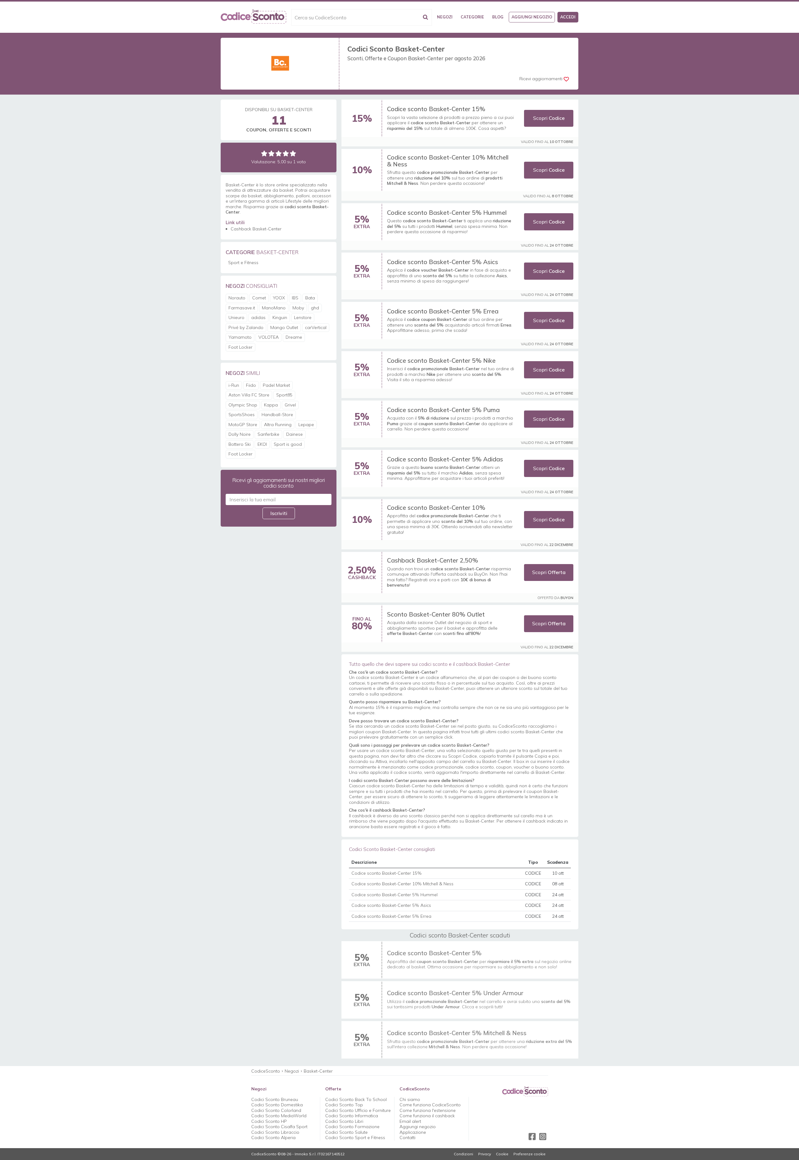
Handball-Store (277, 414)
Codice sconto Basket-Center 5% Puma (443, 410)
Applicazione (413, 1132)
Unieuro (236, 317)
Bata (310, 298)
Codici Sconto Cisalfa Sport (279, 1126)
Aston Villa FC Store (248, 395)
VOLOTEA (268, 337)
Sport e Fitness (243, 262)
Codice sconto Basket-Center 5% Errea (442, 311)
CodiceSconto (265, 1071)
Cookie (502, 1154)
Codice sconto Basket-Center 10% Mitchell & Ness (447, 160)
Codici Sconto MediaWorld (278, 1115)
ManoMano (274, 308)
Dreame (294, 337)
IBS (295, 298)
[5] (293, 153)
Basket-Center (318, 1071)
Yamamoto (240, 337)
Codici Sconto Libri (344, 1121)
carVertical (315, 327)
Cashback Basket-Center (256, 229)
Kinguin (279, 317)
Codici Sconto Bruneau (274, 1099)
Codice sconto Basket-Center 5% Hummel (447, 212)
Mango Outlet (284, 327)
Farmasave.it (241, 308)
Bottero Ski (239, 444)
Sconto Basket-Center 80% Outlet (436, 614)
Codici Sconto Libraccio (275, 1132)
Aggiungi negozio (532, 16)
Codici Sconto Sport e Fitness (355, 1137)
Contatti (407, 1137)
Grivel (290, 405)
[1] (264, 153)
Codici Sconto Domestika (277, 1105)
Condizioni (463, 1154)
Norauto (236, 298)
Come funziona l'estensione (428, 1110)
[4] (285, 153)
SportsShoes (241, 414)
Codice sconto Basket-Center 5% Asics (442, 262)
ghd (315, 308)
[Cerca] (425, 17)
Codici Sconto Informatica (351, 1115)
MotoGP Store (242, 424)
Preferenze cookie (529, 1154)
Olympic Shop (242, 405)
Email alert (410, 1121)
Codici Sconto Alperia (273, 1137)
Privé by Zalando (245, 327)
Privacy (484, 1154)
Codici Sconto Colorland (276, 1110)
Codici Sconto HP (269, 1121)
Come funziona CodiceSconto (430, 1105)
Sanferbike (268, 434)
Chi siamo (410, 1099)
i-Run (233, 385)
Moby (298, 308)
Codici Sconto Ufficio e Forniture (358, 1110)
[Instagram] (543, 1137)
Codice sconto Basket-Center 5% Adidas (445, 459)
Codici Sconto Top (344, 1105)
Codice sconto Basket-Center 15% (436, 109)
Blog (497, 16)
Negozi (445, 16)
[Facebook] (532, 1137)
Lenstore (302, 317)
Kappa (271, 405)
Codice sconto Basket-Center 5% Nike (441, 360)
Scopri (549, 118)
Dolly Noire (239, 434)
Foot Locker (240, 347)
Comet (259, 298)
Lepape (306, 424)
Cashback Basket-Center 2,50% (432, 560)
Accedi (568, 16)
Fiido (251, 385)
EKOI (262, 444)
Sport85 (284, 395)
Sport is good (288, 444)
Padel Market (276, 385)
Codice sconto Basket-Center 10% (436, 507)
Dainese (294, 434)
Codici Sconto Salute (346, 1132)
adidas (258, 317)
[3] (278, 153)
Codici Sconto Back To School (356, 1099)
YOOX (279, 298)
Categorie (472, 16)
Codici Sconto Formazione (352, 1126)
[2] (271, 153)
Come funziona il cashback (427, 1115)
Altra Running (278, 424)
